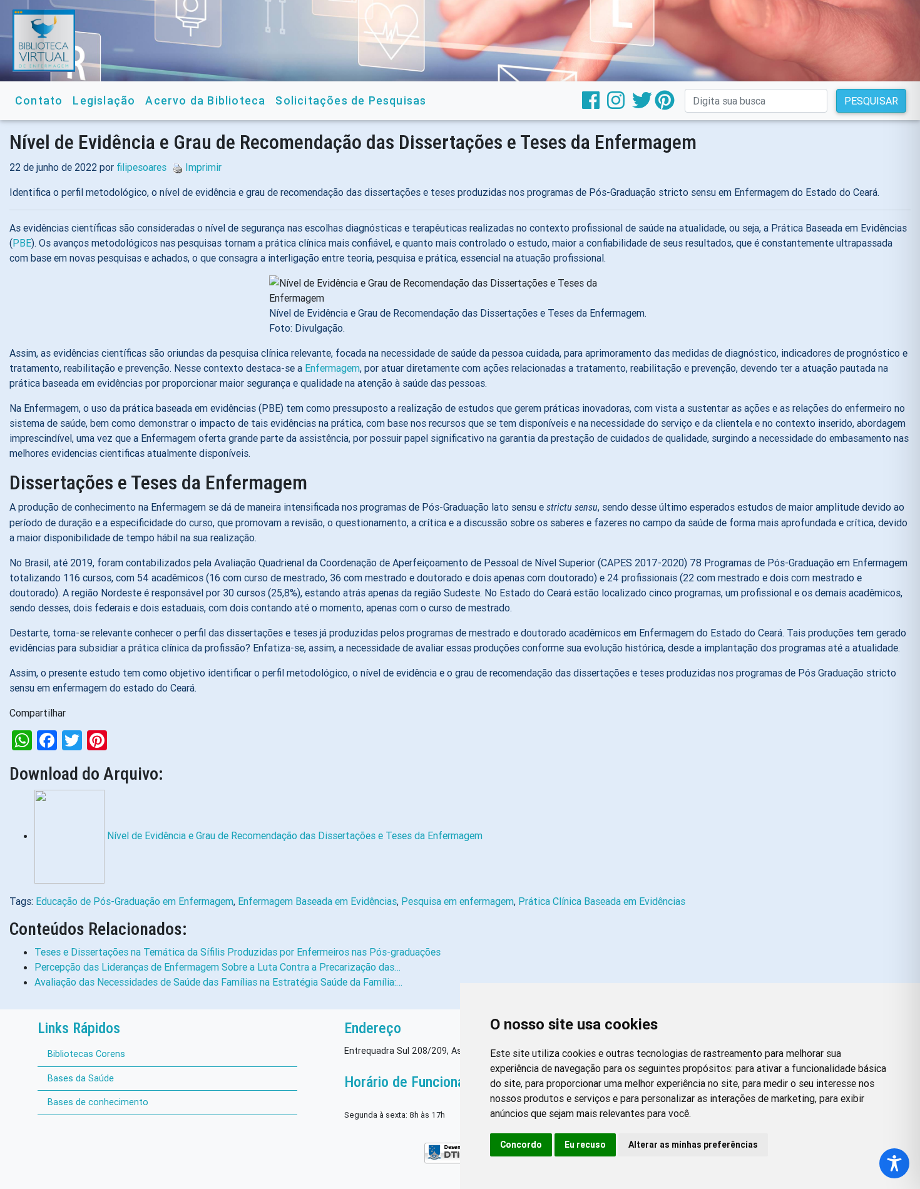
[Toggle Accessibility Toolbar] (894, 1163)
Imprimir (203, 167)
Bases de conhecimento (98, 1102)
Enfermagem (332, 368)
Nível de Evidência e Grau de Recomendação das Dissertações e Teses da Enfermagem (295, 835)
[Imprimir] (174, 167)
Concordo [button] (521, 1144)
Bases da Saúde (81, 1078)
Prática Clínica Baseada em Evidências (601, 901)
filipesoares (141, 167)
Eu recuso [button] (585, 1144)
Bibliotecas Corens (86, 1053)
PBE (22, 243)
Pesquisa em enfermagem (457, 901)
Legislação (104, 100)
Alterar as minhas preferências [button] (693, 1144)
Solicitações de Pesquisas (350, 100)
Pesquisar (871, 100)
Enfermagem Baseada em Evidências (317, 901)
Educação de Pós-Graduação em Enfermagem (134, 901)
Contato (39, 100)
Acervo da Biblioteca (205, 100)
